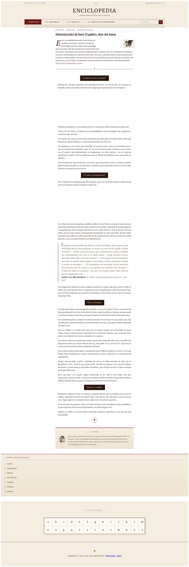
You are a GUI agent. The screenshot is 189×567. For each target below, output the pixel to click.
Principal (60, 30)
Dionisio (10, 487)
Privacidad (110, 556)
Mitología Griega (85, 30)
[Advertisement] (94, 107)
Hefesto (10, 473)
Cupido (10, 464)
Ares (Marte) (12, 477)
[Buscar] (161, 22)
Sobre (119, 556)
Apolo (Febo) (12, 468)
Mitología (70, 30)
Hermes (10, 491)
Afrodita (10, 482)
